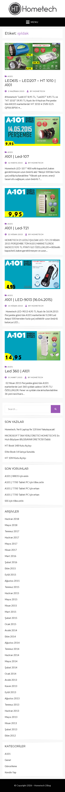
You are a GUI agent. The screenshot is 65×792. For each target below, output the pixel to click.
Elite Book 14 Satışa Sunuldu (20, 451)
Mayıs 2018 (11, 525)
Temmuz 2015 (12, 587)
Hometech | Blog (42, 785)
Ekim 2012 (10, 735)
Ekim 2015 (10, 568)
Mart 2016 (10, 556)
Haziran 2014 (12, 655)
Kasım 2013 (11, 686)
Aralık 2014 (11, 630)
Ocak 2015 (10, 624)
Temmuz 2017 (12, 531)
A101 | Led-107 (17, 156)
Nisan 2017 (11, 549)
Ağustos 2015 (12, 580)
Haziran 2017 (12, 537)
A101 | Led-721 (17, 228)
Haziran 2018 (12, 518)
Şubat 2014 (11, 667)
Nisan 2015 (11, 605)
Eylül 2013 (10, 692)
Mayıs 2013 (11, 716)
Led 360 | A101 (17, 371)
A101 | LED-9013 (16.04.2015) (28, 299)
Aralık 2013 (11, 679)
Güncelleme (11, 766)
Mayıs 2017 (11, 543)
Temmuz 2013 (12, 704)
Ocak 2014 (10, 673)
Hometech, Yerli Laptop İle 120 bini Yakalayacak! (30, 429)
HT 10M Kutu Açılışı (15, 457)
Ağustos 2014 (12, 642)
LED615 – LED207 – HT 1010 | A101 (30, 82)
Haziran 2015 (12, 593)
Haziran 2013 (12, 710)
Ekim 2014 (10, 636)
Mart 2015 (10, 611)
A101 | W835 (12, 476)
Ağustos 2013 (12, 698)
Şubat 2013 (11, 729)
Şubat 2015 (11, 617)
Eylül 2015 (10, 574)
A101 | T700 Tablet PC (17, 482)
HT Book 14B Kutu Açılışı (18, 445)
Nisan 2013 (11, 723)
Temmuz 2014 (12, 648)
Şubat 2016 (11, 562)
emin (26, 476)
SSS (7, 500)
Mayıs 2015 (11, 599)
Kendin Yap (10, 772)
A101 (10, 76)
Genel (8, 760)
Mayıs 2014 (11, 661)
